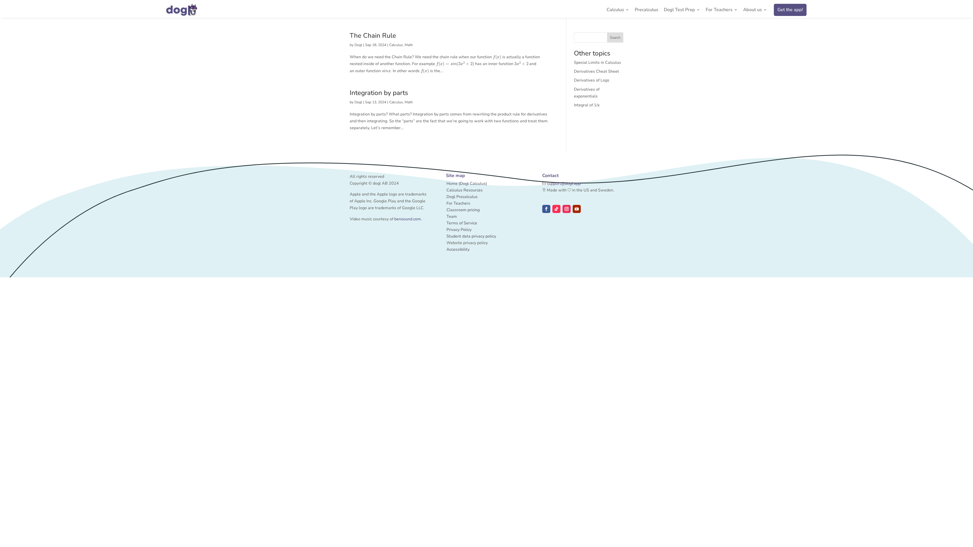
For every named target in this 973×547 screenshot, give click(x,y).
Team (451, 216)
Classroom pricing (463, 210)
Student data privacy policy (471, 236)
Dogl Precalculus (462, 197)
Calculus (615, 10)
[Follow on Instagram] (567, 209)
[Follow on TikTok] (556, 209)
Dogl (358, 45)
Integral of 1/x (587, 105)
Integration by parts (379, 92)
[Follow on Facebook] (546, 209)
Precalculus (646, 10)
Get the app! (790, 10)
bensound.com (407, 219)
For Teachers (719, 10)
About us (752, 10)
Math (409, 45)
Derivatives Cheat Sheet (596, 71)
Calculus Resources (464, 190)
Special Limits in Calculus (597, 62)
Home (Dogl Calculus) (466, 183)
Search (615, 37)
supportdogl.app (564, 183)
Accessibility (458, 249)
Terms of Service (461, 223)
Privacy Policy (459, 229)
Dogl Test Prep (679, 10)
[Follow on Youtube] (577, 209)
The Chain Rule (373, 35)
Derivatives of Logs (591, 80)
